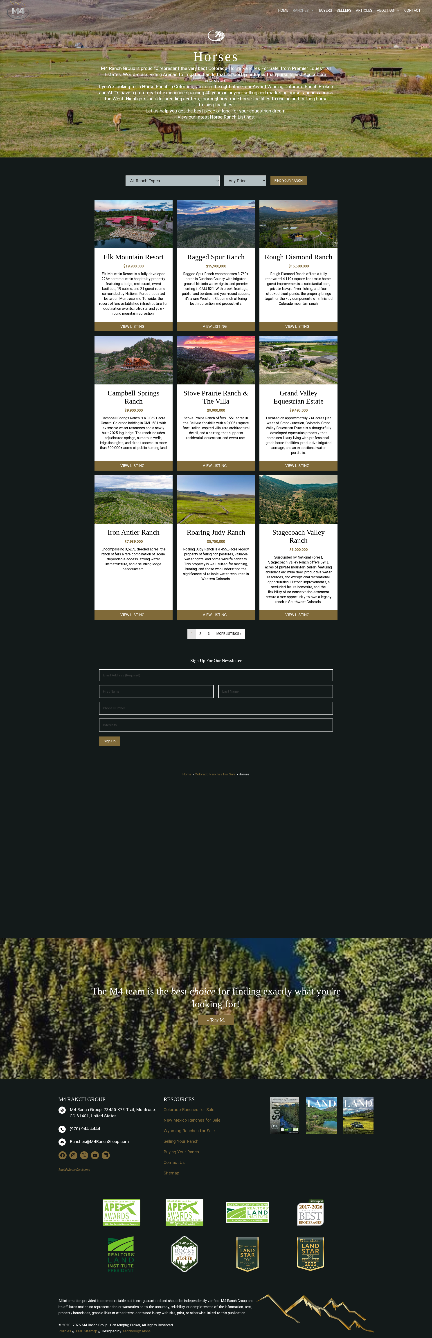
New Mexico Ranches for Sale (192, 1120)
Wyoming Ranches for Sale (189, 1130)
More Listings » (228, 633)
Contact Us (174, 1162)
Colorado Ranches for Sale (189, 1109)
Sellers (344, 10)
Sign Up (110, 741)
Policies (64, 1331)
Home (283, 10)
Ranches (301, 10)
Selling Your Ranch (181, 1141)
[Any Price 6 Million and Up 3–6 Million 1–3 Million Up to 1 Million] (245, 180)
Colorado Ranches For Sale (215, 774)
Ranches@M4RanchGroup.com (99, 1141)
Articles (364, 10)
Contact (412, 10)
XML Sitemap (86, 1331)
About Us (385, 10)
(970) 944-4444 (85, 1128)
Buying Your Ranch (181, 1151)
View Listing (132, 326)
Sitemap (171, 1173)
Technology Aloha (136, 1331)
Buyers (325, 10)
